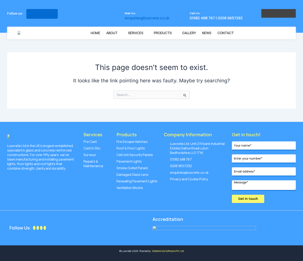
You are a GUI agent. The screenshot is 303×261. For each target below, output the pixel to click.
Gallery (189, 33)
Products (163, 33)
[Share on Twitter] (42, 14)
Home (95, 33)
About (111, 33)
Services (135, 33)
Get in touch (248, 199)
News (206, 33)
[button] (280, 33)
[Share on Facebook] (33, 14)
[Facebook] (34, 228)
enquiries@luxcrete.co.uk (147, 18)
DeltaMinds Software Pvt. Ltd (168, 251)
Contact (225, 33)
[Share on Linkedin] (50, 14)
